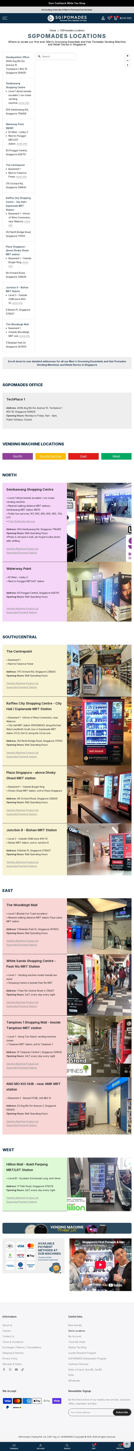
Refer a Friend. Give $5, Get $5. (85, 1369)
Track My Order (76, 1342)
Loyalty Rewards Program (82, 1353)
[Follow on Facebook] (3, 1370)
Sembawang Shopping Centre (15, 85)
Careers (6, 1330)
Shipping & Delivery (13, 1353)
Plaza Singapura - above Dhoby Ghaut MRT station (17, 250)
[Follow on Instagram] (10, 1370)
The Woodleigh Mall (17, 324)
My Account (74, 1336)
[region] (83, 202)
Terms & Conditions (12, 1342)
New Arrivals (75, 1325)
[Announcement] (67, 3)
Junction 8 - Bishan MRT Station (17, 289)
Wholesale (74, 1380)
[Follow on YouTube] (16, 1370)
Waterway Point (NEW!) (15, 126)
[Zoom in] (127, 55)
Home (53, 30)
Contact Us (8, 1336)
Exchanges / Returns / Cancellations (21, 1347)
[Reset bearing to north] (127, 65)
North (17, 456)
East (83, 456)
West (116, 456)
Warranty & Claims (12, 1364)
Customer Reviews (78, 1364)
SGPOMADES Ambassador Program (87, 1358)
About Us (7, 1325)
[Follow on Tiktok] (22, 1370)
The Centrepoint (15, 165)
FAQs (71, 1375)
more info (24, 102)
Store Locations (76, 1330)
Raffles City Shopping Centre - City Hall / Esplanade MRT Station (18, 204)
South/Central (50, 456)
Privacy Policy (10, 1358)
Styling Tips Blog (77, 1347)
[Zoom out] (127, 60)
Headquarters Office (17, 57)
